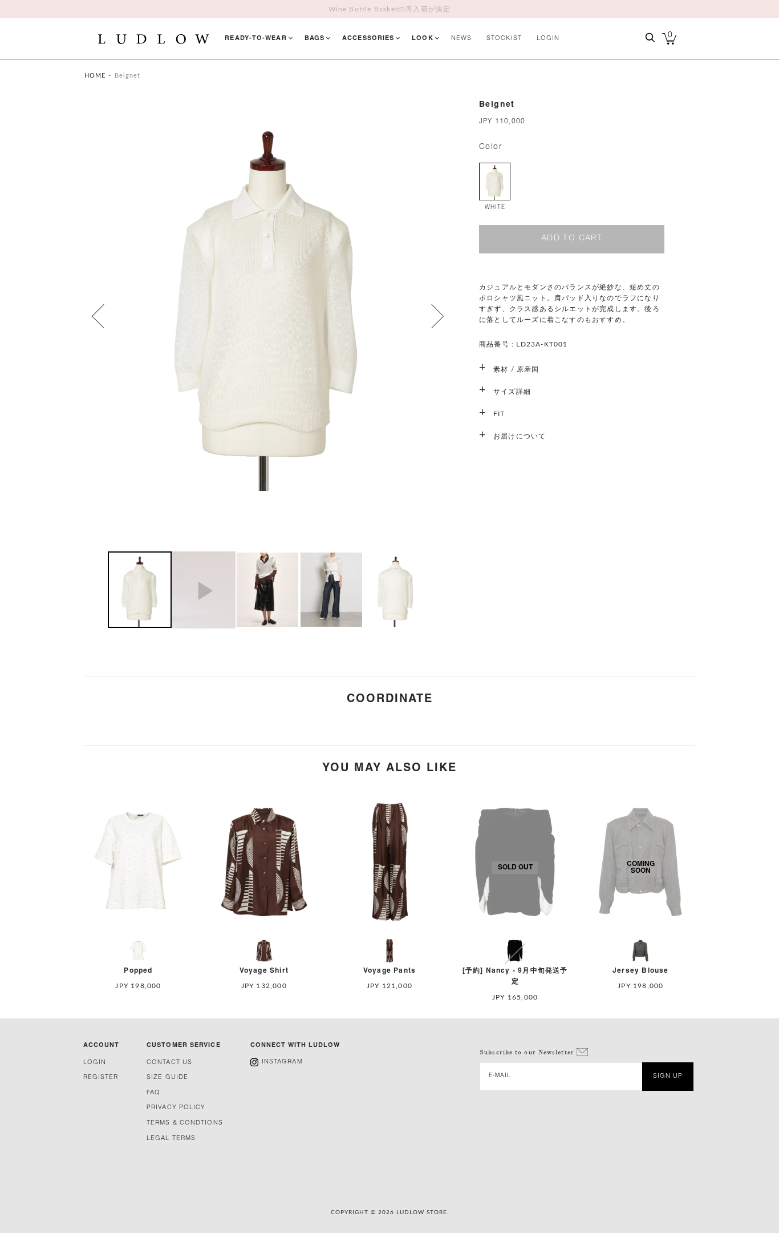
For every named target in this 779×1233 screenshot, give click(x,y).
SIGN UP (668, 1076)
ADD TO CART (571, 239)
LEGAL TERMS (171, 1138)
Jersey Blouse (640, 971)
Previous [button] (99, 316)
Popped (138, 971)
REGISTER (101, 1077)
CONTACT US (169, 1062)
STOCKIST (504, 38)
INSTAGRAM (282, 1062)
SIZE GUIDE (167, 1077)
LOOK (422, 38)
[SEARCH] (650, 42)
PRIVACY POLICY (176, 1108)
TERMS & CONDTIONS (185, 1123)
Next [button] (427, 316)
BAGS (314, 38)
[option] (267, 315)
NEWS (461, 38)
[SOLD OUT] (515, 934)
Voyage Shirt (264, 971)
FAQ (153, 1093)
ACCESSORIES (368, 38)
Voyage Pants (389, 971)
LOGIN (548, 38)
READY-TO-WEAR (255, 38)
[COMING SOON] (640, 934)
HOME (95, 75)
